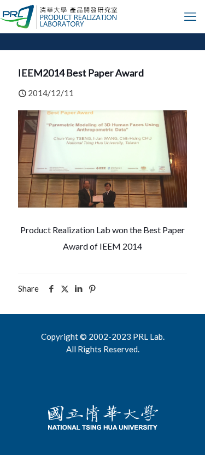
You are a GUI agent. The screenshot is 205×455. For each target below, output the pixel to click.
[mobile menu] (190, 16)
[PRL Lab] (59, 16)
